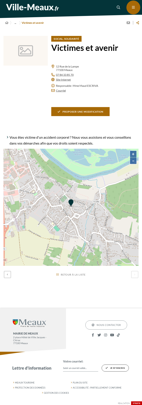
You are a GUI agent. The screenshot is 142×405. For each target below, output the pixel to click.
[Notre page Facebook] (93, 335)
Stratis (136, 403)
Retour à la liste (73, 274)
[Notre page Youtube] (112, 335)
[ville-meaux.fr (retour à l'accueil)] (32, 7)
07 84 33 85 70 (65, 74)
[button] (119, 7)
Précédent (7, 274)
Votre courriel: (73, 361)
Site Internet (63, 79)
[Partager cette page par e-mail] (128, 23)
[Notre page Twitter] (99, 335)
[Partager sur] (137, 23)
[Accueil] (6, 23)
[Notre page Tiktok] (118, 335)
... (15, 22)
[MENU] (133, 7)
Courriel (61, 90)
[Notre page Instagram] (106, 335)
